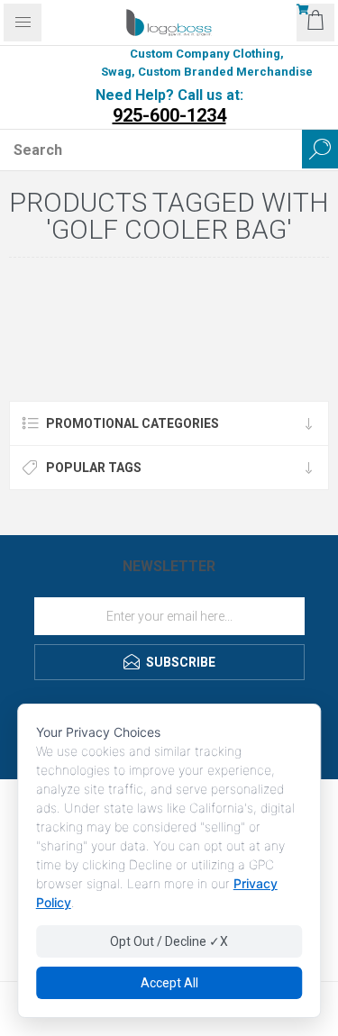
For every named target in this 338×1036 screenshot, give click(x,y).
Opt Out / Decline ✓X (169, 941)
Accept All (169, 983)
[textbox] (151, 150)
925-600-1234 (169, 115)
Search (320, 149)
